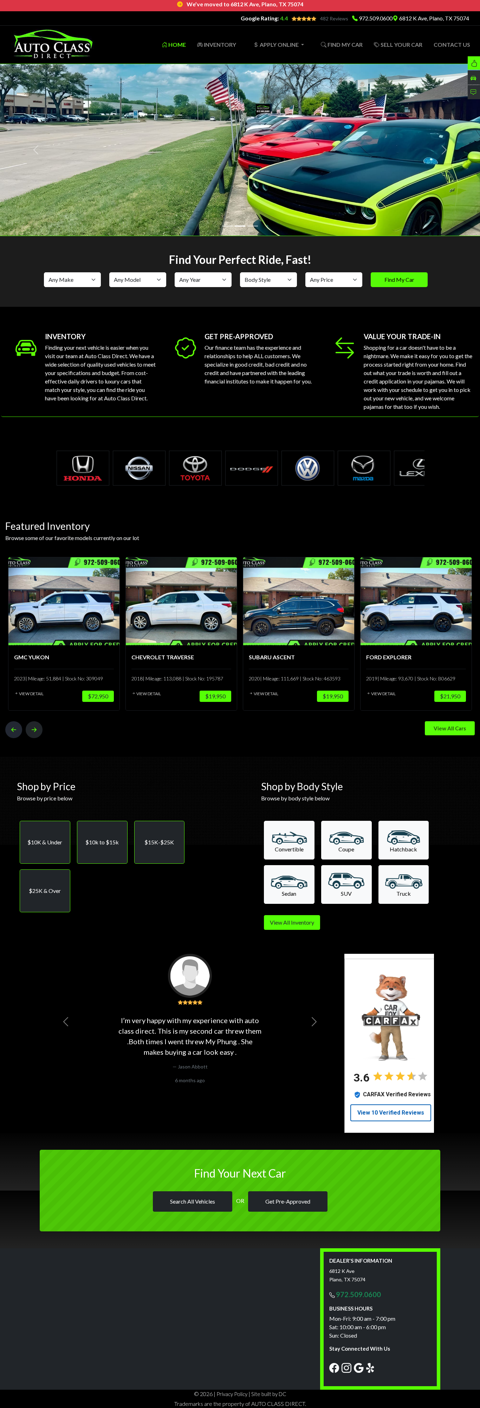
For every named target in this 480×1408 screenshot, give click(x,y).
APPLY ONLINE (279, 44)
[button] (45, 842)
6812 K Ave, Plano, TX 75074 (433, 18)
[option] (64, 633)
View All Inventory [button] (292, 922)
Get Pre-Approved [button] (287, 1201)
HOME (176, 44)
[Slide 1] (227, 226)
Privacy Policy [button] (231, 1394)
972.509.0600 (376, 18)
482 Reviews (334, 18)
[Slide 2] (240, 226)
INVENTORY (219, 44)
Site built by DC (268, 1394)
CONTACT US (452, 44)
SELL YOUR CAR (401, 44)
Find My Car (399, 279)
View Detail (31, 693)
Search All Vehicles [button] (192, 1201)
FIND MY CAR (344, 44)
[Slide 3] (252, 226)
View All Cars (450, 728)
